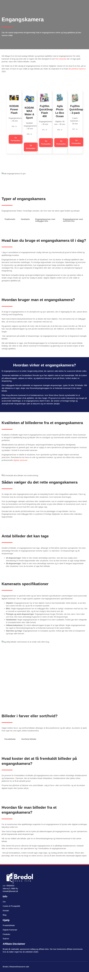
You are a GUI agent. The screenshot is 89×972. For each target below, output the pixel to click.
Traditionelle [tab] (9, 219)
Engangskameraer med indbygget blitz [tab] (45, 220)
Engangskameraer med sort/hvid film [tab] (73, 220)
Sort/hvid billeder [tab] (28, 739)
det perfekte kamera (76, 69)
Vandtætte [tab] (25, 219)
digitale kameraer (20, 460)
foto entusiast (60, 59)
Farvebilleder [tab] (10, 739)
